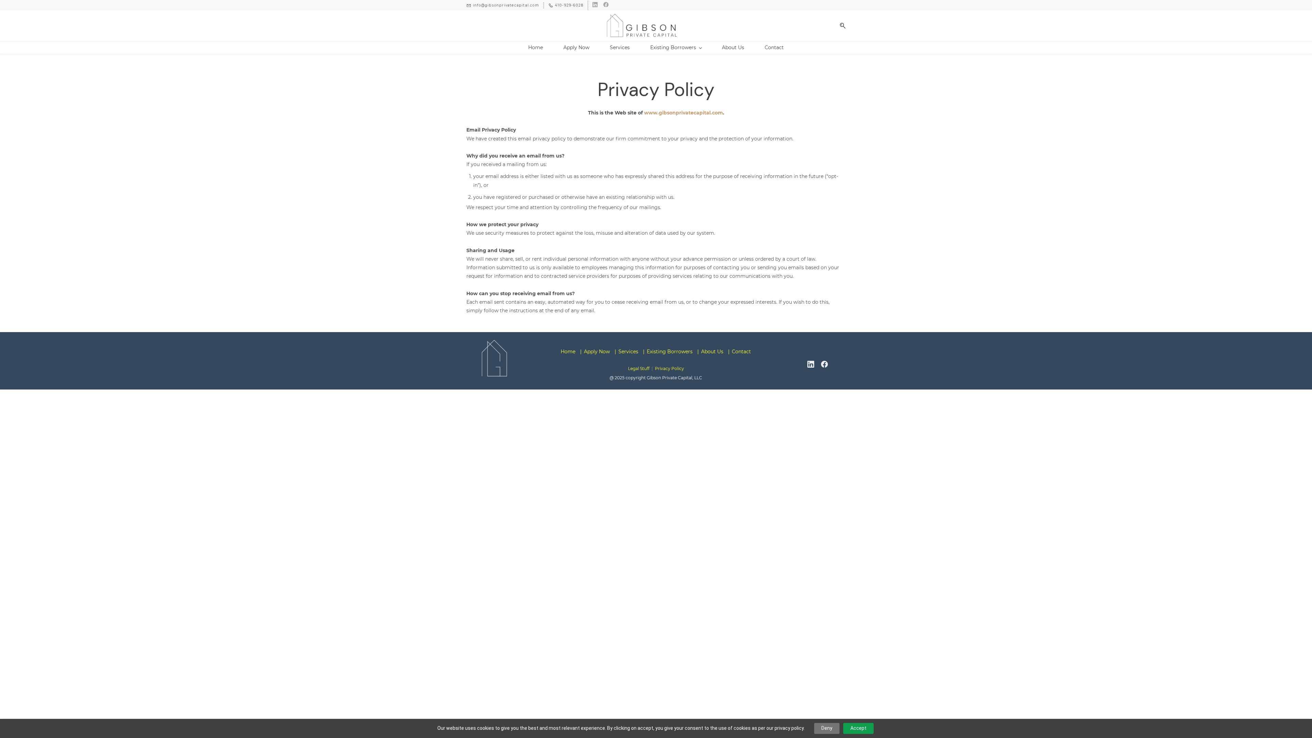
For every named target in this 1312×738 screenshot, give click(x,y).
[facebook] (606, 5)
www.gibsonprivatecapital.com (683, 113)
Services (628, 351)
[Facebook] (824, 364)
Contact (741, 351)
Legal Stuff (639, 368)
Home (568, 351)
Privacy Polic (668, 368)
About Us (712, 351)
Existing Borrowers (670, 351)
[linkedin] (595, 5)
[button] (840, 26)
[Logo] (642, 25)
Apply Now (597, 351)
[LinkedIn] (811, 364)
